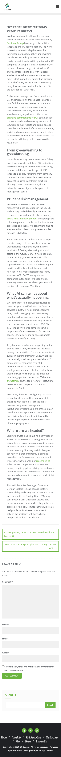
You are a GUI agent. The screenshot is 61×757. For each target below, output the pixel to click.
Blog (18, 741)
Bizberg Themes (45, 750)
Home (4, 737)
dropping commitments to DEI (22, 117)
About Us (16, 737)
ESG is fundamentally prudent (22, 218)
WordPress (16, 750)
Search (10, 695)
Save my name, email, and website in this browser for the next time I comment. (29, 668)
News (28, 741)
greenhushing (43, 460)
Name (5, 624)
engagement (13, 380)
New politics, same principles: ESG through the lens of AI (29, 534)
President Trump (15, 43)
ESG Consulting (33, 737)
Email (5, 638)
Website (5, 652)
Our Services (52, 737)
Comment (7, 581)
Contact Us (41, 741)
